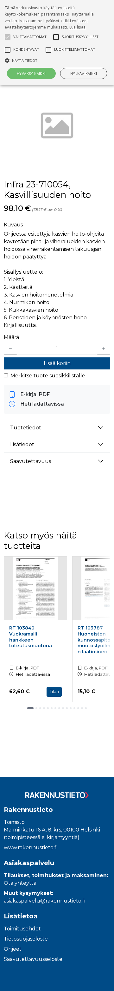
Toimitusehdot (22, 929)
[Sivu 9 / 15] (63, 708)
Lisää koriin (57, 363)
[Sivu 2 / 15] (36, 708)
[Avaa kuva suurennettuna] (57, 126)
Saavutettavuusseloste (33, 959)
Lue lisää (77, 27)
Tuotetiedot (25, 428)
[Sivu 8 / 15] (59, 708)
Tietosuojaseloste (26, 939)
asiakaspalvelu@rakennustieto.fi (45, 901)
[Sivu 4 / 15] (44, 708)
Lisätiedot (22, 444)
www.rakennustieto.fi (31, 847)
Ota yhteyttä (20, 883)
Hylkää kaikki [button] (83, 73)
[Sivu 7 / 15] (55, 708)
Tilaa (54, 691)
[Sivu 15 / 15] (86, 708)
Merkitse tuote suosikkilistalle (47, 376)
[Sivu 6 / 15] (52, 708)
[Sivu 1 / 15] (30, 708)
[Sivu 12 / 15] (74, 708)
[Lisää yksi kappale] (103, 349)
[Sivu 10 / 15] (67, 708)
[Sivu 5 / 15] (48, 708)
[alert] (57, 42)
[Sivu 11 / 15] (71, 708)
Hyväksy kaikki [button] (31, 73)
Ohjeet (13, 949)
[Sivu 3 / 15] (40, 708)
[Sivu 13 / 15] (78, 708)
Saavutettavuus (30, 461)
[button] (57, 60)
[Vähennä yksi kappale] (10, 349)
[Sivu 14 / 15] (82, 708)
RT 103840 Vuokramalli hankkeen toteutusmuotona (30, 637)
